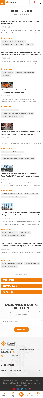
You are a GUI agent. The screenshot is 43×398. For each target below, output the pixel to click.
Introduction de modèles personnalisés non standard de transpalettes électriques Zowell (20, 91)
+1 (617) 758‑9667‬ (12, 356)
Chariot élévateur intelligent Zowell (13, 116)
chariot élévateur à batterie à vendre (13, 235)
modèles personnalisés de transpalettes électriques (17, 113)
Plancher (25, 386)
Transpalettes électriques (10, 110)
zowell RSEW (29, 44)
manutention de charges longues (12, 44)
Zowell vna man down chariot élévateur (14, 197)
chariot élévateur (7, 72)
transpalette (6, 75)
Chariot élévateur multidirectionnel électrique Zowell (18, 158)
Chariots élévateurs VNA (9, 232)
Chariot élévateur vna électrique (12, 193)
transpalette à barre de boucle (25, 72)
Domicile (17, 14)
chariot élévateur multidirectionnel (12, 152)
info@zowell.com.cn (16, 360)
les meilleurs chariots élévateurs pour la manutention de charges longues (21, 22)
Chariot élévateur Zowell (9, 266)
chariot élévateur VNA (31, 193)
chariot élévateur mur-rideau (11, 155)
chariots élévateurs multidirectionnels (13, 41)
